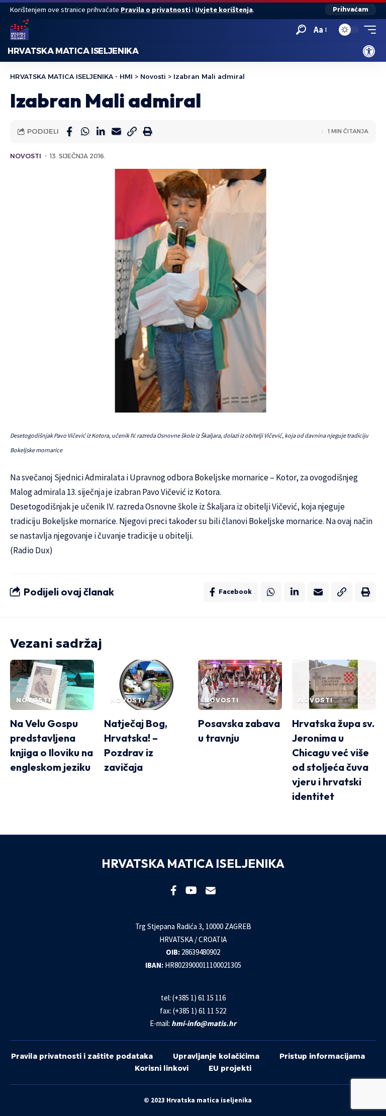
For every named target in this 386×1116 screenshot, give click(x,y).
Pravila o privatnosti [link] (155, 9)
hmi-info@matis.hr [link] (203, 1023)
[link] (369, 51)
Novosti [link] (25, 156)
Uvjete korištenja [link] (224, 9)
